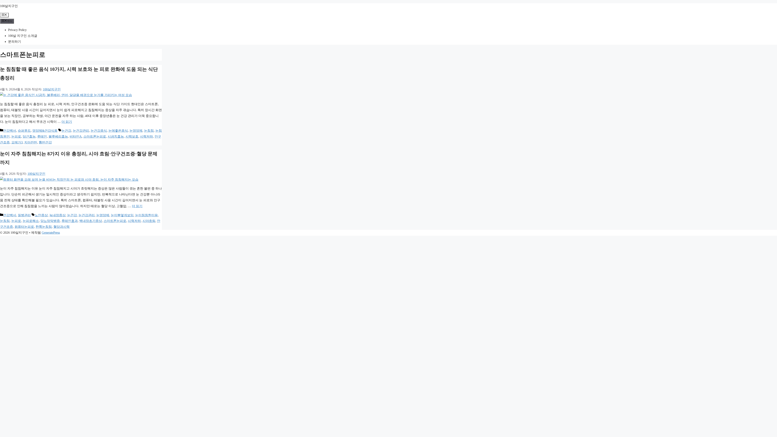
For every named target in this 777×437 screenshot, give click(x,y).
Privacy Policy (17, 30)
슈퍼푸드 (24, 130)
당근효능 (29, 136)
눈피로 (16, 136)
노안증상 (41, 215)
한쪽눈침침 (44, 226)
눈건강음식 (99, 130)
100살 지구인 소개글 (22, 35)
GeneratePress (51, 232)
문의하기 (14, 41)
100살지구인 (9, 6)
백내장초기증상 (90, 221)
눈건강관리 (81, 130)
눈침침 (149, 130)
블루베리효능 (58, 136)
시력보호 (131, 136)
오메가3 (17, 142)
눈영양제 (136, 130)
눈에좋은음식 (118, 130)
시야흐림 (148, 221)
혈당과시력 (61, 226)
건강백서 (9, 130)
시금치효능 (116, 136)
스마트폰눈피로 (94, 136)
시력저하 (146, 136)
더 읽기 (67, 121)
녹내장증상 (57, 215)
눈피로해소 (31, 221)
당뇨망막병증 (50, 221)
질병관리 (24, 215)
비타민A (76, 136)
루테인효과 (70, 221)
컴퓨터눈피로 (24, 226)
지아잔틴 (30, 142)
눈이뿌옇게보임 (122, 215)
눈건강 (66, 130)
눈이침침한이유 (146, 215)
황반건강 (45, 142)
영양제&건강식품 (44, 130)
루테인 (42, 136)
